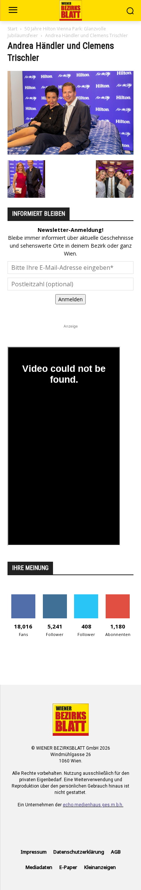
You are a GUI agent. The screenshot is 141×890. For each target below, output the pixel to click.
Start (12, 29)
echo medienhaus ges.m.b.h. (93, 804)
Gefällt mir (23, 597)
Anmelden (70, 299)
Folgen (54, 597)
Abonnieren (118, 597)
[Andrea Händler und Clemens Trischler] (70, 152)
